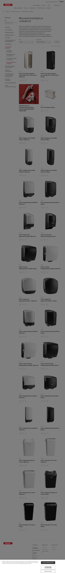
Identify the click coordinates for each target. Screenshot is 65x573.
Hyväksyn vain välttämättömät (48, 567)
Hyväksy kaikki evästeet (48, 562)
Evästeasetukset (48, 571)
